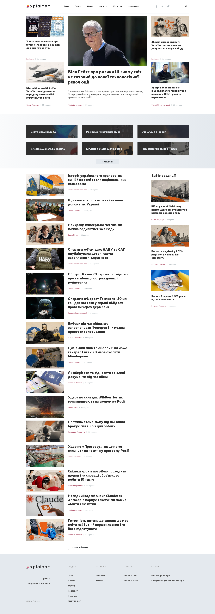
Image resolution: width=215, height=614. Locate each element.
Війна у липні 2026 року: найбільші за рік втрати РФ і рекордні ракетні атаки (169, 209)
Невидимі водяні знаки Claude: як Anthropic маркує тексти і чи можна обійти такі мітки (97, 500)
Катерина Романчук (76, 432)
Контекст (103, 6)
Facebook (100, 576)
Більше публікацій (80, 547)
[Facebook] (156, 6)
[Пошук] (186, 6)
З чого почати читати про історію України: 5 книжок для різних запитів (43, 44)
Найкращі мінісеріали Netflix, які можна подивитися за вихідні (95, 227)
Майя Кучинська (75, 105)
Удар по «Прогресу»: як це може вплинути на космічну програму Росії (98, 448)
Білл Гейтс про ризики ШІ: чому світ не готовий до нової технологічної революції (105, 76)
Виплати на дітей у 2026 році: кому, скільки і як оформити (167, 254)
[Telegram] (162, 6)
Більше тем (108, 162)
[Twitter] (168, 6)
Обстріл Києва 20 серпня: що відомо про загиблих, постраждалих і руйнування (98, 278)
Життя (90, 6)
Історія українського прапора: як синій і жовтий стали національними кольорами (97, 179)
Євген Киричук (32, 105)
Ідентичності (134, 6)
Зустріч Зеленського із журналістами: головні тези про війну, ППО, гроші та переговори (168, 92)
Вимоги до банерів (160, 576)
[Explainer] (38, 6)
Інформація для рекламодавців (167, 580)
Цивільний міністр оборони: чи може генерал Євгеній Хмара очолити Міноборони (97, 352)
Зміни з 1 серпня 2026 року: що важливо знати (168, 297)
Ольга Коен (73, 235)
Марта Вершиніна (75, 485)
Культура (117, 6)
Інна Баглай (73, 408)
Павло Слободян (75, 338)
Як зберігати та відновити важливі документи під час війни (96, 374)
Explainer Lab (130, 576)
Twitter (99, 580)
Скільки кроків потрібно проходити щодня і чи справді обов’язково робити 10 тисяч (97, 475)
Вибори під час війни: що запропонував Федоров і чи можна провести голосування (96, 327)
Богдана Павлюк (75, 383)
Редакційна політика (39, 583)
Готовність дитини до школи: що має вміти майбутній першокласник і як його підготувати (98, 524)
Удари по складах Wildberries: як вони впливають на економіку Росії (96, 399)
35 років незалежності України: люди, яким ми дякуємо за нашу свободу (167, 45)
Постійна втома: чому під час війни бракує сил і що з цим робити (96, 424)
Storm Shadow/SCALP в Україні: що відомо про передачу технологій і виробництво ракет (41, 92)
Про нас (46, 578)
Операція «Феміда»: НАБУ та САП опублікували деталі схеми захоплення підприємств (96, 253)
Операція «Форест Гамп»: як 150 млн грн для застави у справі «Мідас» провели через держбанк (98, 302)
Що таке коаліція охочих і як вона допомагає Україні (95, 202)
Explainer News (131, 580)
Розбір (78, 6)
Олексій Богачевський (160, 105)
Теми (66, 6)
